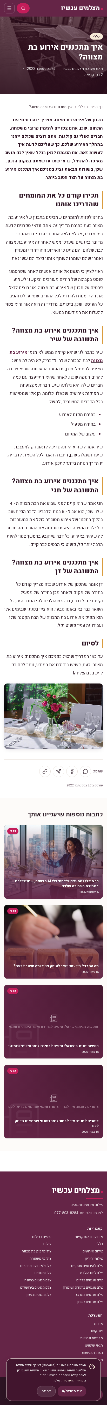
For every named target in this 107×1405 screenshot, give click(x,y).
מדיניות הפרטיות (72, 1380)
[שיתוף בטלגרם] (58, 771)
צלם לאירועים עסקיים (87, 1265)
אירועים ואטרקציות (89, 1236)
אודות (98, 1323)
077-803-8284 (66, 1213)
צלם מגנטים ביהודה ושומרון (83, 1287)
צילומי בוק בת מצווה (36, 1251)
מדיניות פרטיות (91, 1338)
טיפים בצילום (41, 1236)
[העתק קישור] (45, 771)
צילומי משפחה (40, 1258)
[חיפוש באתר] (23, 8)
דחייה (46, 1391)
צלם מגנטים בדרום (89, 1280)
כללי (96, 36)
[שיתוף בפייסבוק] (72, 771)
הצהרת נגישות (92, 1352)
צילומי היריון (94, 1258)
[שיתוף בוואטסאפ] (85, 771)
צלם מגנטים (43, 1273)
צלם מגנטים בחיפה (37, 1280)
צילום (47, 1244)
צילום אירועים (93, 1251)
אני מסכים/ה (72, 1391)
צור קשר (96, 1331)
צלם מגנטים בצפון (38, 1294)
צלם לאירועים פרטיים (35, 1265)
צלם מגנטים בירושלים (35, 1287)
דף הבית (96, 107)
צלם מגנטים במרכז (89, 1294)
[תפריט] (9, 8)
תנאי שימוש (94, 1345)
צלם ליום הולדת (91, 1273)
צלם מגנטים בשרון (90, 1302)
